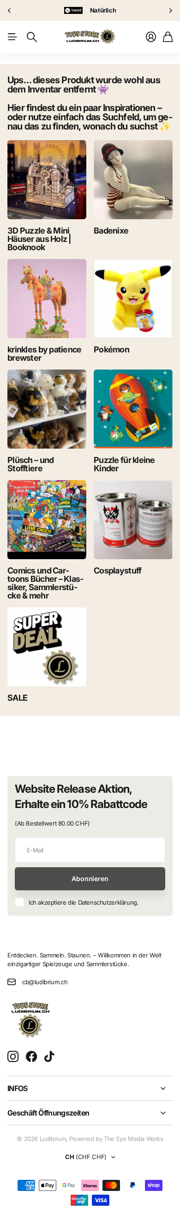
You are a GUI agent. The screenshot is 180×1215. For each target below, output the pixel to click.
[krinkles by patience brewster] (46, 298)
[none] (9, 10)
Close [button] (90, 1088)
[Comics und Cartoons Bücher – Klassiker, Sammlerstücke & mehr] (46, 519)
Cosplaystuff (117, 570)
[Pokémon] (133, 298)
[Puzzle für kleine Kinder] (133, 409)
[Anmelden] (151, 37)
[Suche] (32, 37)
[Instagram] (12, 1057)
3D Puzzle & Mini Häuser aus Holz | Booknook (39, 239)
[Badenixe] (133, 179)
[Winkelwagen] (168, 37)
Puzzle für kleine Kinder (124, 464)
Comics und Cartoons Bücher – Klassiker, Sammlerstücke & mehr (45, 583)
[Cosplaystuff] (133, 519)
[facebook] (31, 1056)
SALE (17, 698)
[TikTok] (49, 1056)
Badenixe (111, 230)
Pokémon (111, 349)
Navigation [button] (12, 37)
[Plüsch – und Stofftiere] (46, 409)
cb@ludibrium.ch (44, 982)
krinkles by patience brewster (44, 354)
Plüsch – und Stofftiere (30, 464)
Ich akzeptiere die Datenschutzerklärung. (83, 902)
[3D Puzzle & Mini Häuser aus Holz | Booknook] (46, 179)
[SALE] (46, 646)
